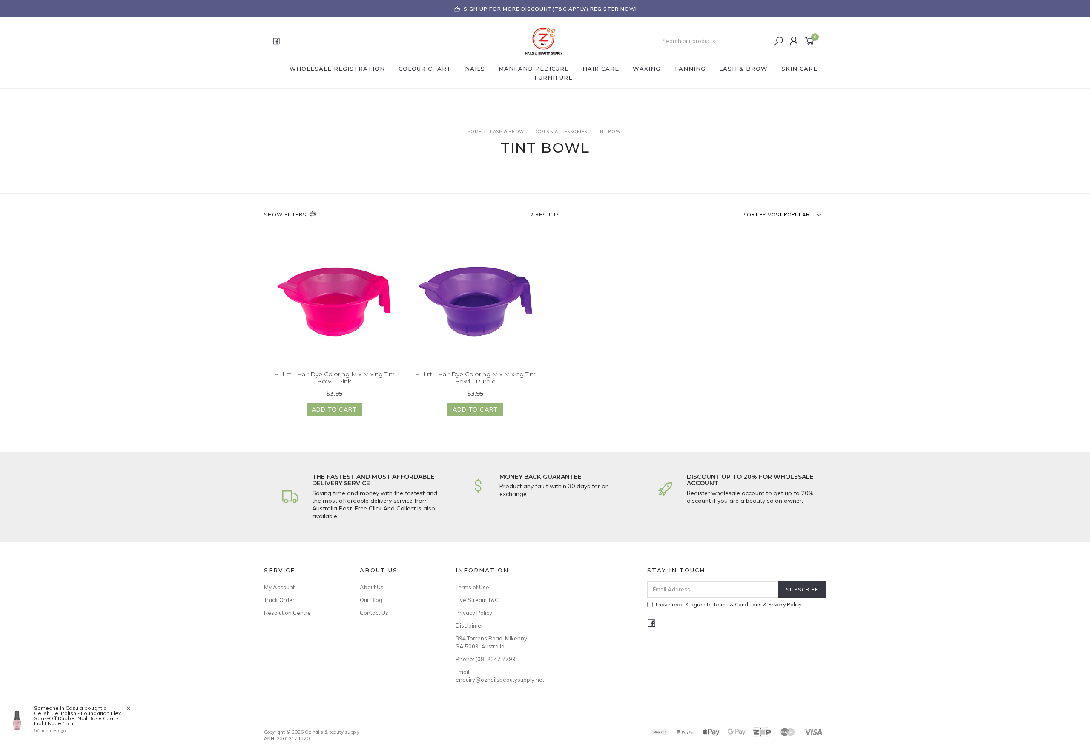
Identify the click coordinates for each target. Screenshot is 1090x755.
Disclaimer (469, 625)
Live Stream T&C (477, 600)
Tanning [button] (690, 68)
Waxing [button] (646, 68)
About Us (372, 587)
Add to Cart (334, 409)
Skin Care (799, 68)
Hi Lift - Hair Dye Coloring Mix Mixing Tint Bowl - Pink (334, 377)
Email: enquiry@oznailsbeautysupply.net (494, 676)
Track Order (279, 600)
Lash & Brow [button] (743, 68)
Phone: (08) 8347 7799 (486, 659)
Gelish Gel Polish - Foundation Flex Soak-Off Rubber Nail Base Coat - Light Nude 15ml (77, 718)
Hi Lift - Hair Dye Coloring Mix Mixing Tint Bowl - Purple (475, 377)
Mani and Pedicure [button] (534, 68)
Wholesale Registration (337, 68)
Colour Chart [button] (425, 68)
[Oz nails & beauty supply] (544, 40)
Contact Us (374, 612)
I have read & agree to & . (729, 604)
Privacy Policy (474, 612)
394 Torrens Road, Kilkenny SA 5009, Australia (491, 642)
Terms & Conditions (737, 604)
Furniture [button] (553, 77)
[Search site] (778, 41)
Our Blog (371, 600)
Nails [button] (475, 68)
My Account (279, 587)
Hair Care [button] (600, 68)
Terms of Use (472, 587)
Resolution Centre (287, 612)
